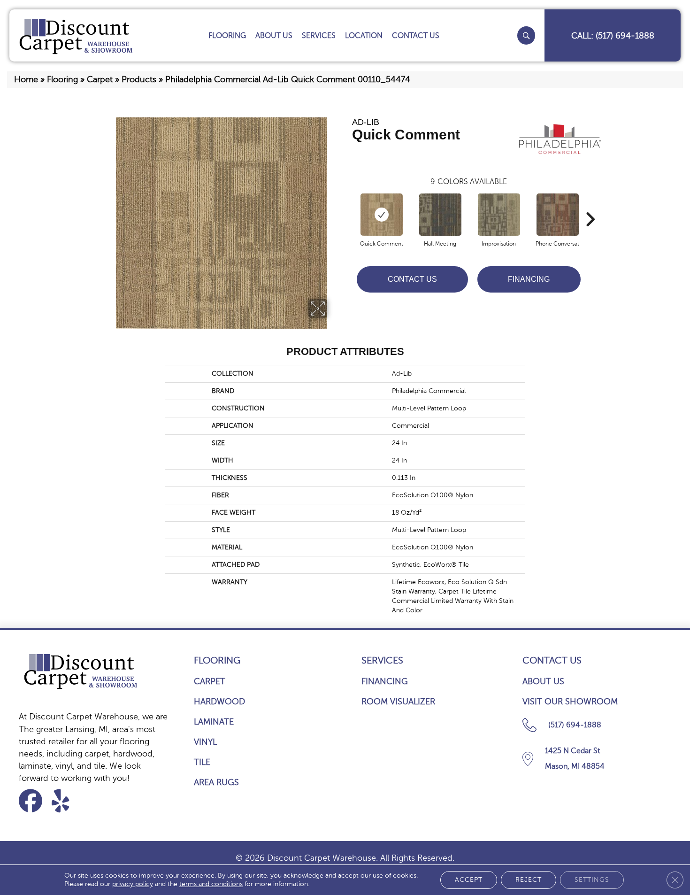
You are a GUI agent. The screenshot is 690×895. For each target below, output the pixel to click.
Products (139, 79)
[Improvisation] (498, 214)
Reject (528, 879)
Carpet (100, 79)
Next (590, 205)
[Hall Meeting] (440, 214)
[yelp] (66, 801)
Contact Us (412, 279)
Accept (469, 879)
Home (26, 79)
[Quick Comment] (381, 214)
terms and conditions (211, 883)
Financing (529, 279)
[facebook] (33, 801)
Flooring (62, 79)
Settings (592, 879)
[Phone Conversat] (557, 214)
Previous (347, 205)
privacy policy (132, 883)
